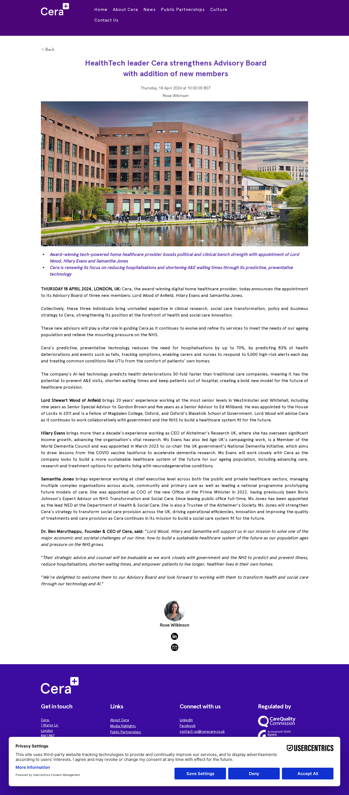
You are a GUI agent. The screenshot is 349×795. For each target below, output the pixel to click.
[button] (125, 9)
